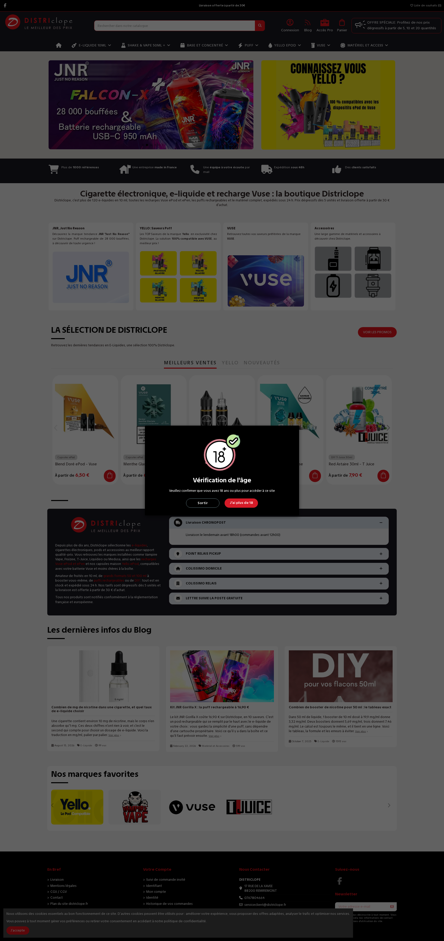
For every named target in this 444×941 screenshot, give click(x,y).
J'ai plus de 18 (241, 503)
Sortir (203, 503)
